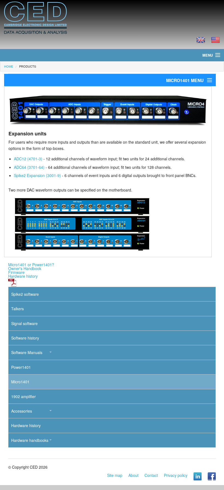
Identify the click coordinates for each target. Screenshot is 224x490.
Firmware (16, 272)
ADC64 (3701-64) (29, 167)
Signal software (24, 323)
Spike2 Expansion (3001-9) (37, 175)
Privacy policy (175, 475)
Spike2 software (25, 294)
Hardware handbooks (29, 440)
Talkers (17, 308)
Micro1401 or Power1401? (31, 264)
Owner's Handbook (24, 268)
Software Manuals (26, 352)
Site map (114, 475)
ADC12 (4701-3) (28, 158)
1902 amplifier (23, 396)
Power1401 (21, 367)
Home (8, 66)
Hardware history (23, 276)
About (133, 475)
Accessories (21, 411)
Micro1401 (20, 381)
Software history (25, 338)
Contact (151, 475)
